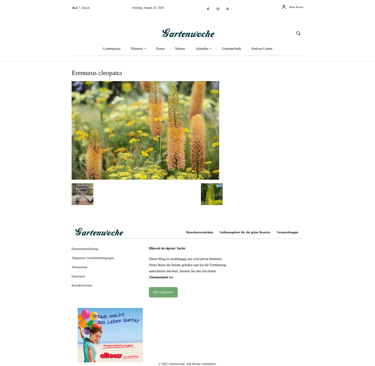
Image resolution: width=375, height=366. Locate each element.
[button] (298, 33)
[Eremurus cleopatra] (145, 178)
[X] (227, 9)
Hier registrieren (163, 292)
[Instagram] (218, 9)
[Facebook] (208, 9)
